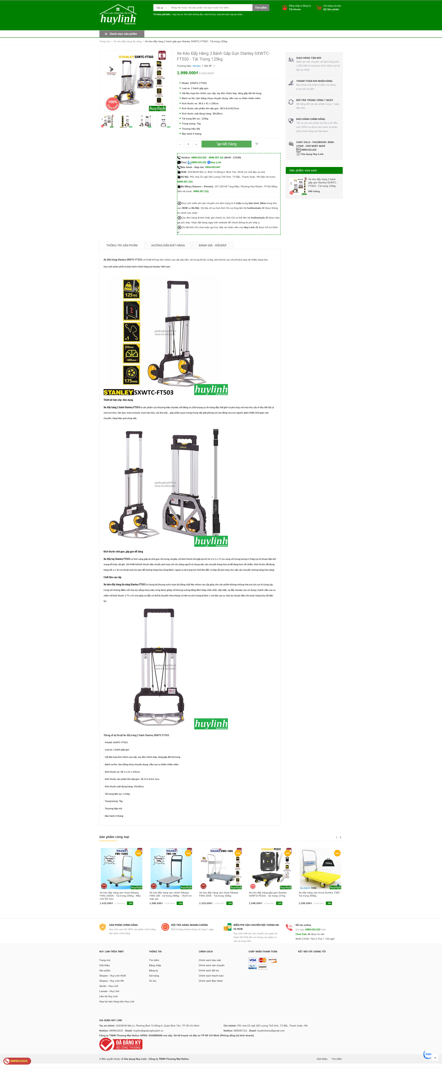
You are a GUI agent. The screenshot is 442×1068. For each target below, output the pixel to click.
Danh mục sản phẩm (123, 33)
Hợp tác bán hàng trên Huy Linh (116, 1001)
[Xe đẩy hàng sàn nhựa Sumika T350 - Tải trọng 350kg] (320, 868)
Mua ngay (106, 904)
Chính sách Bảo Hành (211, 980)
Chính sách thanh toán (211, 975)
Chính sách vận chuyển (211, 965)
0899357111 (240, 1030)
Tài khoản (295, 9)
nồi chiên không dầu (193, 14)
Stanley (197, 65)
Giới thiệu (104, 965)
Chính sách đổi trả (209, 970)
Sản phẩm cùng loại (114, 837)
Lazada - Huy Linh (109, 991)
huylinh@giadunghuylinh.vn (148, 1030)
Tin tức (152, 980)
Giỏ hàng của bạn (332, 5)
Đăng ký (307, 5)
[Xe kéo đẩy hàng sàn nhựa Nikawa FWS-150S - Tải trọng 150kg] (221, 868)
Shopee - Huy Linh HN (111, 980)
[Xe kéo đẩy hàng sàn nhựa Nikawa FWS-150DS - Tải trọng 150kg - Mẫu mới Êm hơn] (121, 868)
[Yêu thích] (256, 144)
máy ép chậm (236, 14)
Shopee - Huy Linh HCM (112, 975)
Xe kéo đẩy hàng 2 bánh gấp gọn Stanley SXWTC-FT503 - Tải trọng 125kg (322, 182)
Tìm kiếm (154, 960)
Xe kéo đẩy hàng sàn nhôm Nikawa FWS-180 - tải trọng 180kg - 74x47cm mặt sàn (171, 895)
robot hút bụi (210, 14)
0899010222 (116, 1030)
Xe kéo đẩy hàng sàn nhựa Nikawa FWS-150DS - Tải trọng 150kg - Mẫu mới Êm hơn (120, 895)
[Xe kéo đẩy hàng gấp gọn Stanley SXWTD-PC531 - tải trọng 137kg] (270, 868)
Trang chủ (104, 960)
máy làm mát (223, 14)
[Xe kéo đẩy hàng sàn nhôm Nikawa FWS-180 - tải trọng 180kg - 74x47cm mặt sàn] (171, 868)
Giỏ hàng (154, 975)
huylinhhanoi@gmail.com (271, 1030)
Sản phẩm (104, 970)
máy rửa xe (177, 14)
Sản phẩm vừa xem (303, 170)
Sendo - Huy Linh (108, 986)
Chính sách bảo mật (210, 960)
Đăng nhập (294, 5)
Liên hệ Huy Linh (108, 996)
